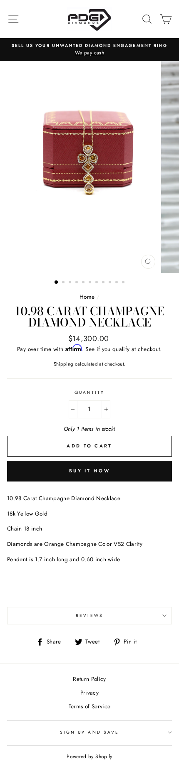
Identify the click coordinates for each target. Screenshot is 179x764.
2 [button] (64, 283)
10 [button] (117, 283)
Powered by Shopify (89, 756)
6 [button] (91, 283)
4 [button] (77, 283)
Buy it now (89, 470)
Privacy (89, 692)
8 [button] (104, 283)
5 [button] (84, 283)
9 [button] (111, 283)
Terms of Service (89, 706)
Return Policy (89, 679)
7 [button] (97, 283)
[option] (89, 49)
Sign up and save (89, 732)
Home (87, 296)
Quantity (89, 392)
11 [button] (124, 283)
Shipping (64, 364)
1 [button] (57, 282)
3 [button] (71, 283)
